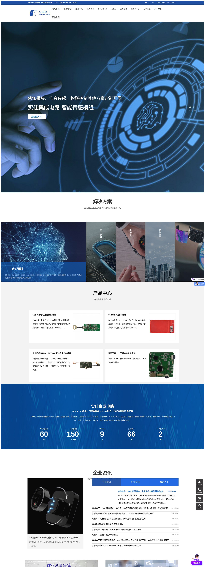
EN (153, 3)
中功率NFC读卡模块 (117, 308)
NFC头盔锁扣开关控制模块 (44, 308)
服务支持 (90, 9)
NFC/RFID (102, 9)
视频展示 (123, 9)
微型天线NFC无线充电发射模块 (121, 346)
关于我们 (158, 9)
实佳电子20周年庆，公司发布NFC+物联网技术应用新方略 (113, 530)
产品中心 (102, 293)
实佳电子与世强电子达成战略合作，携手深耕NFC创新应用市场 (116, 519)
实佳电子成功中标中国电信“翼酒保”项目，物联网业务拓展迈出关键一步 (120, 514)
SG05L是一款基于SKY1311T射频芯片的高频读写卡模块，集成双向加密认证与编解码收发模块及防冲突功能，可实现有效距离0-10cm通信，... (51, 316)
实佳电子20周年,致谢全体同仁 (102, 535)
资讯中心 (135, 9)
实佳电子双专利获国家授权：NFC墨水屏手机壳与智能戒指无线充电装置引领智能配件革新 (127, 540)
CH (146, 3)
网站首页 (56, 9)
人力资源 (147, 9)
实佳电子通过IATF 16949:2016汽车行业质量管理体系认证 (113, 546)
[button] (191, 106)
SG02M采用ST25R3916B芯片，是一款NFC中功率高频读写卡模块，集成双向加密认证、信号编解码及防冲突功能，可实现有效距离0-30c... (127, 316)
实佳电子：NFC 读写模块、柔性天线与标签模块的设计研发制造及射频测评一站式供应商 (127, 508)
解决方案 (79, 9)
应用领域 (67, 9)
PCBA (113, 9)
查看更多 (39, 327)
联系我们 (56, 17)
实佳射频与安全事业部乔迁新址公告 (104, 524)
